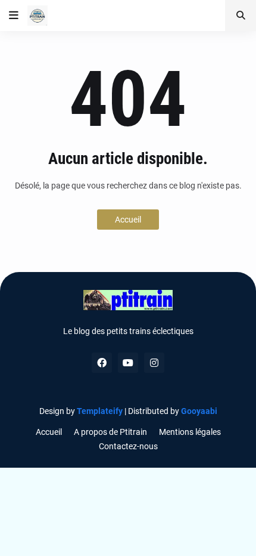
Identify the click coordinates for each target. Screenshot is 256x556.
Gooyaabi (199, 411)
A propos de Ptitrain (110, 432)
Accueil (128, 219)
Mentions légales (190, 432)
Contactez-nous (128, 446)
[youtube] (128, 363)
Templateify (100, 411)
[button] (13, 15)
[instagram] (154, 363)
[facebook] (102, 363)
